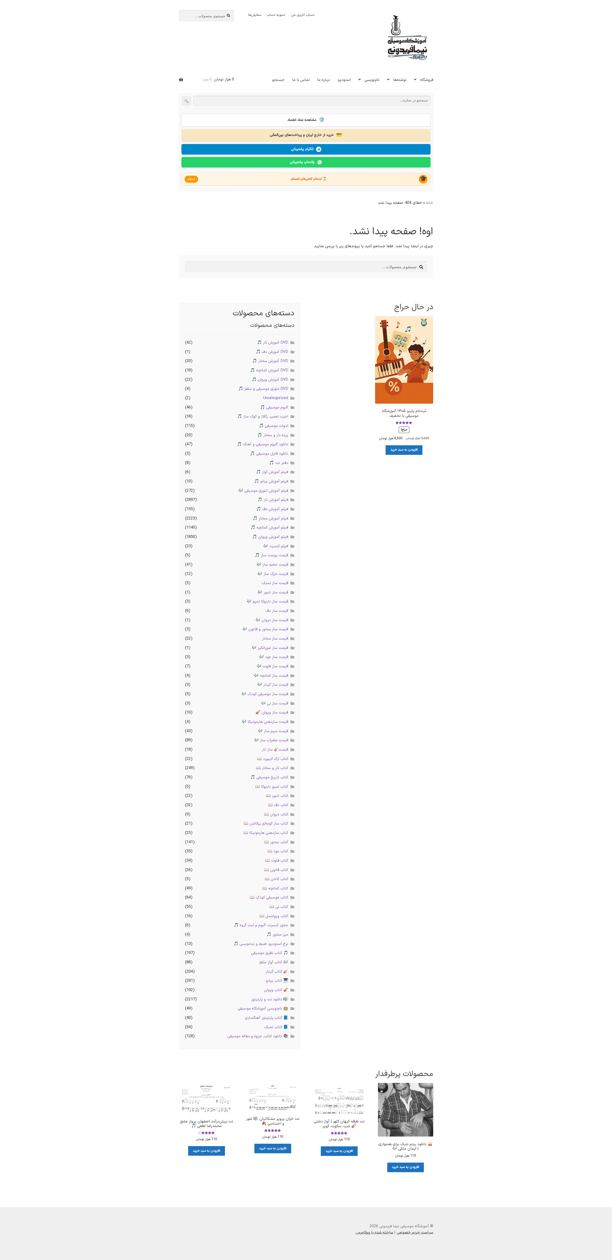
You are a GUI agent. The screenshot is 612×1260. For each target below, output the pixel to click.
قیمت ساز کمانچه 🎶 (271, 676)
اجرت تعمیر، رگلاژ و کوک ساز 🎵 (262, 416)
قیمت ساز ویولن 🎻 (272, 712)
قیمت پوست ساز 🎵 (271, 555)
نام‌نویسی (372, 80)
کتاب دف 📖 (278, 805)
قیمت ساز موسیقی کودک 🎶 (264, 694)
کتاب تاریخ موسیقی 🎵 (269, 777)
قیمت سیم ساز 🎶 (273, 731)
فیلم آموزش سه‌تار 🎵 (270, 518)
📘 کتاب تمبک (276, 1027)
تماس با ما (301, 80)
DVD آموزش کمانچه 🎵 (269, 370)
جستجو (278, 80)
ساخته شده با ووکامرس (374, 1232)
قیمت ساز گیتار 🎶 (272, 685)
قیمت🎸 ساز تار (275, 750)
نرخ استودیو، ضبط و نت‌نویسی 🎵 (261, 944)
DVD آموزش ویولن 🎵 (270, 380)
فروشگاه (426, 80)
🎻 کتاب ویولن (276, 990)
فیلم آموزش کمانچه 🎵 (269, 527)
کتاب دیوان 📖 (276, 814)
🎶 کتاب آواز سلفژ (273, 962)
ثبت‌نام (191, 179)
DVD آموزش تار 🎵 (272, 343)
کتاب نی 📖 (278, 907)
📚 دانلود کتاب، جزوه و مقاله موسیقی (257, 1036)
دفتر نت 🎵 (278, 463)
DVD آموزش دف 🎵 (272, 352)
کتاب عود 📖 (278, 851)
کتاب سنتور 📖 (276, 842)
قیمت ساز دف (277, 611)
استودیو (344, 80)
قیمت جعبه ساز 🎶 (272, 565)
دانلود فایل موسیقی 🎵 (269, 454)
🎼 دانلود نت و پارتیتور (269, 999)
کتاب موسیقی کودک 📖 (269, 897)
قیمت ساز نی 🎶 (274, 703)
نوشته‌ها (399, 80)
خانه (429, 203)
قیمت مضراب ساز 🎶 (271, 740)
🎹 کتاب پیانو (277, 981)
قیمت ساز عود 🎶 (273, 657)
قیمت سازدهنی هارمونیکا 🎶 (265, 722)
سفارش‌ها (254, 14)
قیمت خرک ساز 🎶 (272, 574)
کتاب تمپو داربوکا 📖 (271, 787)
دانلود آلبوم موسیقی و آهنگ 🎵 (262, 444)
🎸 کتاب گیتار (277, 972)
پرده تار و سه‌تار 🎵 (272, 435)
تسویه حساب (276, 14)
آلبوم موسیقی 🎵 (274, 407)
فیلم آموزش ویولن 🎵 (270, 537)
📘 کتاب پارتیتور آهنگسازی (266, 1018)
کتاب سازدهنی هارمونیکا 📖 (265, 833)
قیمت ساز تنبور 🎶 (272, 592)
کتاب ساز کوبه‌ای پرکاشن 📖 (266, 823)
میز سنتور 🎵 (277, 934)
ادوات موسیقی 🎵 (273, 426)
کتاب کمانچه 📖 (275, 888)
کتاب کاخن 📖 (276, 879)
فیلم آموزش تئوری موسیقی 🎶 (263, 491)
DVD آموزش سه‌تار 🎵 (270, 361)
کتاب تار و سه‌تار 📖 (272, 768)
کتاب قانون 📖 (276, 870)
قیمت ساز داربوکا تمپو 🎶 (267, 601)
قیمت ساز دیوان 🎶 (272, 620)
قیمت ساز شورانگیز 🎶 (270, 648)
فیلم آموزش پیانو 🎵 (271, 481)
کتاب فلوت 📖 (276, 861)
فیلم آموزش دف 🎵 (272, 509)
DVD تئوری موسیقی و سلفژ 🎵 (263, 389)
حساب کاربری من (303, 14)
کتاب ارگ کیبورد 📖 (272, 759)
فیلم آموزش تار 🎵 (272, 500)
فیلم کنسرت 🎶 (275, 546)
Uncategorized (275, 398)
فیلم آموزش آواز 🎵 (272, 472)
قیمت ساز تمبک (275, 583)
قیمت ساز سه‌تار (275, 638)
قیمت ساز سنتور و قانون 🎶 (265, 629)
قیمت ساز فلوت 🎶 (272, 666)
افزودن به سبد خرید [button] (404, 449)
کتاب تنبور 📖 (277, 796)
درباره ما (323, 80)
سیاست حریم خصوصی (415, 1232)
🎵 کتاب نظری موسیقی (269, 953)
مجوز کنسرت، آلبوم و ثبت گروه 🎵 (261, 925)
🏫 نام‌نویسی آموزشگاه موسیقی (263, 1008)
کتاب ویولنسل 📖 (273, 916)
